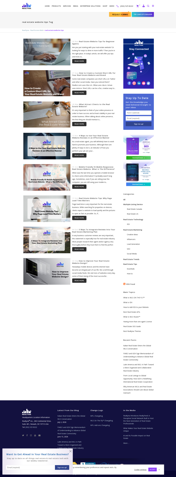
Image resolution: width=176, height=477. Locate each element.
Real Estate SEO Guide (132, 326)
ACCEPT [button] (152, 469)
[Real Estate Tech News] (39, 435)
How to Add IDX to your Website (136, 307)
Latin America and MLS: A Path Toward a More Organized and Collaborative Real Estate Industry (138, 367)
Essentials (131, 269)
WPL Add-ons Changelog (100, 425)
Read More (79, 61)
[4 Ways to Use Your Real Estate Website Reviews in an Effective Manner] (46, 146)
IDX (128, 224)
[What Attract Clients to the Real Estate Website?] (46, 114)
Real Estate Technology (133, 219)
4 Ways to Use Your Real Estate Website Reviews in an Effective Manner (90, 137)
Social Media (132, 254)
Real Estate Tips (130, 264)
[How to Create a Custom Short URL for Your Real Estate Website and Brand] (46, 83)
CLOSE (70, 451)
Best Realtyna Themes (132, 331)
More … (126, 443)
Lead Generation (133, 244)
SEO (128, 249)
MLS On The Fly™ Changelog (101, 420)
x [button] (159, 469)
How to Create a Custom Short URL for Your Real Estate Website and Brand (94, 74)
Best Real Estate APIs (131, 312)
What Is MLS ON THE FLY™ (134, 297)
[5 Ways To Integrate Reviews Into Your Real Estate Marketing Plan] (46, 240)
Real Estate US (132, 214)
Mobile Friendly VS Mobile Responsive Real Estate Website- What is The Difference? (93, 168)
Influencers (131, 239)
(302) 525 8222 (126, 6)
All (124, 199)
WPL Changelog (96, 416)
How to (130, 273)
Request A (120, 14)
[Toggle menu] (152, 5)
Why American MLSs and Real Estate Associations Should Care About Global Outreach (138, 389)
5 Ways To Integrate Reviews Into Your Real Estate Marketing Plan (93, 231)
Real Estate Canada (134, 209)
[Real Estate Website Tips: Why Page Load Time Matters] (46, 208)
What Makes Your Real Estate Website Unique (138, 429)
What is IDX (127, 302)
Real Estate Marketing (132, 230)
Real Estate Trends (131, 259)
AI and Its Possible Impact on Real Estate (136, 436)
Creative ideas (132, 234)
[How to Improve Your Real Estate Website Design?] (46, 271)
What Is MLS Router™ (131, 317)
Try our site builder (142, 14)
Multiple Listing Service (133, 204)
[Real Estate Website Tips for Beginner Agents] (46, 52)
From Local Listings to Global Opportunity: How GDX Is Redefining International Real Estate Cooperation (138, 378)
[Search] (148, 6)
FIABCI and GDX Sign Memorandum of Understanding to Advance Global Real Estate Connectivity (138, 356)
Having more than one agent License (137, 321)
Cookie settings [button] (140, 469)
